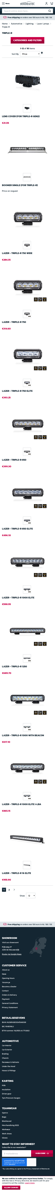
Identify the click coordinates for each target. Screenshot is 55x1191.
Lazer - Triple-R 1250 (14, 666)
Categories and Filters (27, 40)
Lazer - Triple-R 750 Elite (17, 391)
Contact (5, 990)
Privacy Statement (10, 1007)
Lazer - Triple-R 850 (14, 460)
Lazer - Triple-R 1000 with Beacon (23, 735)
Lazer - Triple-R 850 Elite (17, 528)
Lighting (30, 23)
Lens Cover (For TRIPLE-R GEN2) (21, 116)
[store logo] (27, 3)
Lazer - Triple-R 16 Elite (16, 873)
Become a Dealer (9, 986)
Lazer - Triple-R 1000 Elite (18, 597)
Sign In (46, 3)
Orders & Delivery (9, 995)
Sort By (15, 54)
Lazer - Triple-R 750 (14, 322)
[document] (27, 1184)
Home (5, 23)
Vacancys (6, 982)
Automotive (17, 23)
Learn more (30, 1183)
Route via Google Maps (11, 954)
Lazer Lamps (43, 23)
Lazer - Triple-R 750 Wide (17, 253)
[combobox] (27, 10)
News (4, 974)
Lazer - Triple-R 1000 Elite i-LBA (21, 804)
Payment (5, 999)
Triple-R (6, 26)
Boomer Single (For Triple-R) (20, 185)
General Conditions (10, 1003)
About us (6, 969)
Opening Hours (8, 978)
